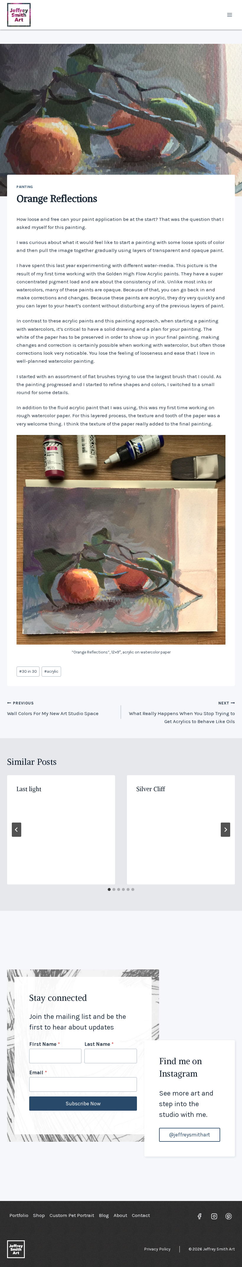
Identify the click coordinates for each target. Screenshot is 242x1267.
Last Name (99, 1044)
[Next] (225, 830)
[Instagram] (214, 1216)
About (120, 1215)
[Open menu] (229, 14)
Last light (29, 789)
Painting (25, 187)
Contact (141, 1215)
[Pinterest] (228, 1216)
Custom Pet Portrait (72, 1215)
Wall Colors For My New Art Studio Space (53, 708)
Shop (39, 1215)
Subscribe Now (83, 1103)
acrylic (51, 671)
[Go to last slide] (16, 830)
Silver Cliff (150, 789)
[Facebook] (199, 1216)
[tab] (109, 889)
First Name (44, 1044)
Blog (104, 1215)
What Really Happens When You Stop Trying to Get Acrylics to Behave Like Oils (182, 712)
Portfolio (18, 1215)
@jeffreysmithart (189, 1134)
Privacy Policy (157, 1249)
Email (38, 1072)
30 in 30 (28, 671)
